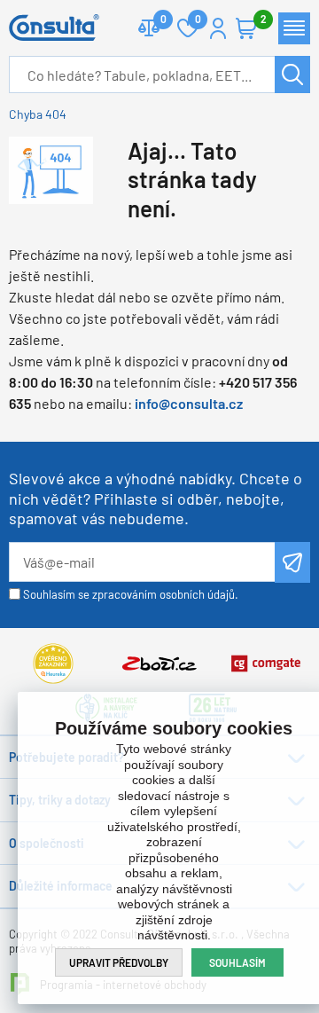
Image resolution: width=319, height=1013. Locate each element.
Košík (246, 28)
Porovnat (149, 28)
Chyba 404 (37, 114)
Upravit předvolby (118, 962)
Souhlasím (237, 962)
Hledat (292, 74)
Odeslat (292, 562)
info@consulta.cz (189, 403)
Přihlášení (218, 28)
